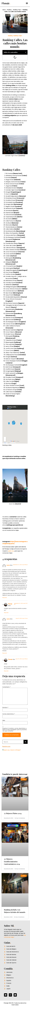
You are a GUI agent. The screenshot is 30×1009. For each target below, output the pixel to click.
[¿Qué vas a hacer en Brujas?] (14, 750)
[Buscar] (26, 742)
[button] (26, 3)
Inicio (4, 9)
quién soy (11, 551)
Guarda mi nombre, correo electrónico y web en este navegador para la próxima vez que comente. (14, 729)
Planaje (6, 3)
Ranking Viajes (17, 9)
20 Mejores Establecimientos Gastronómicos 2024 (12, 861)
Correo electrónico (8, 714)
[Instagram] (10, 995)
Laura (8, 565)
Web (3, 720)
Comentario (6, 687)
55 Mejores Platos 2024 (12, 813)
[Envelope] (15, 995)
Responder (4, 597)
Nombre (5, 707)
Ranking (9, 9)
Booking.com (6, 746)
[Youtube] (5, 995)
